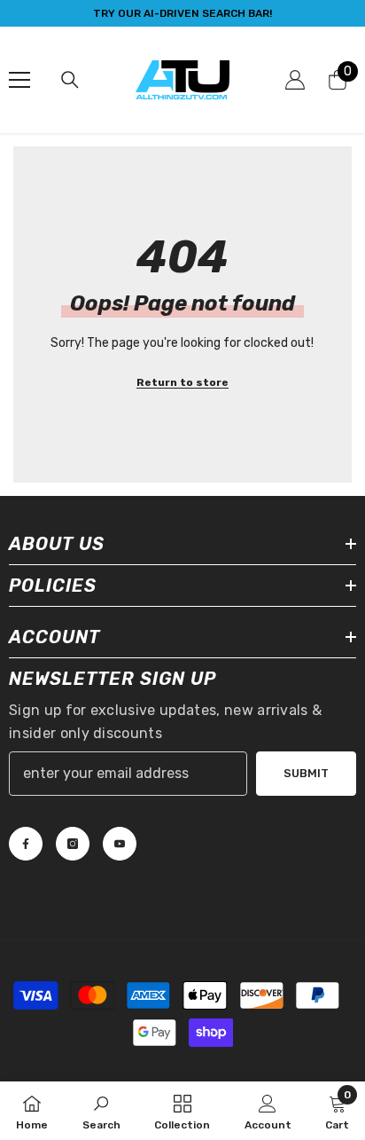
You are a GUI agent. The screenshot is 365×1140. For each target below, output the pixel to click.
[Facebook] (26, 844)
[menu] (19, 79)
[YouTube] (119, 844)
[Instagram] (72, 844)
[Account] (295, 80)
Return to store (182, 382)
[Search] (70, 79)
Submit (306, 773)
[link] (101, 1110)
